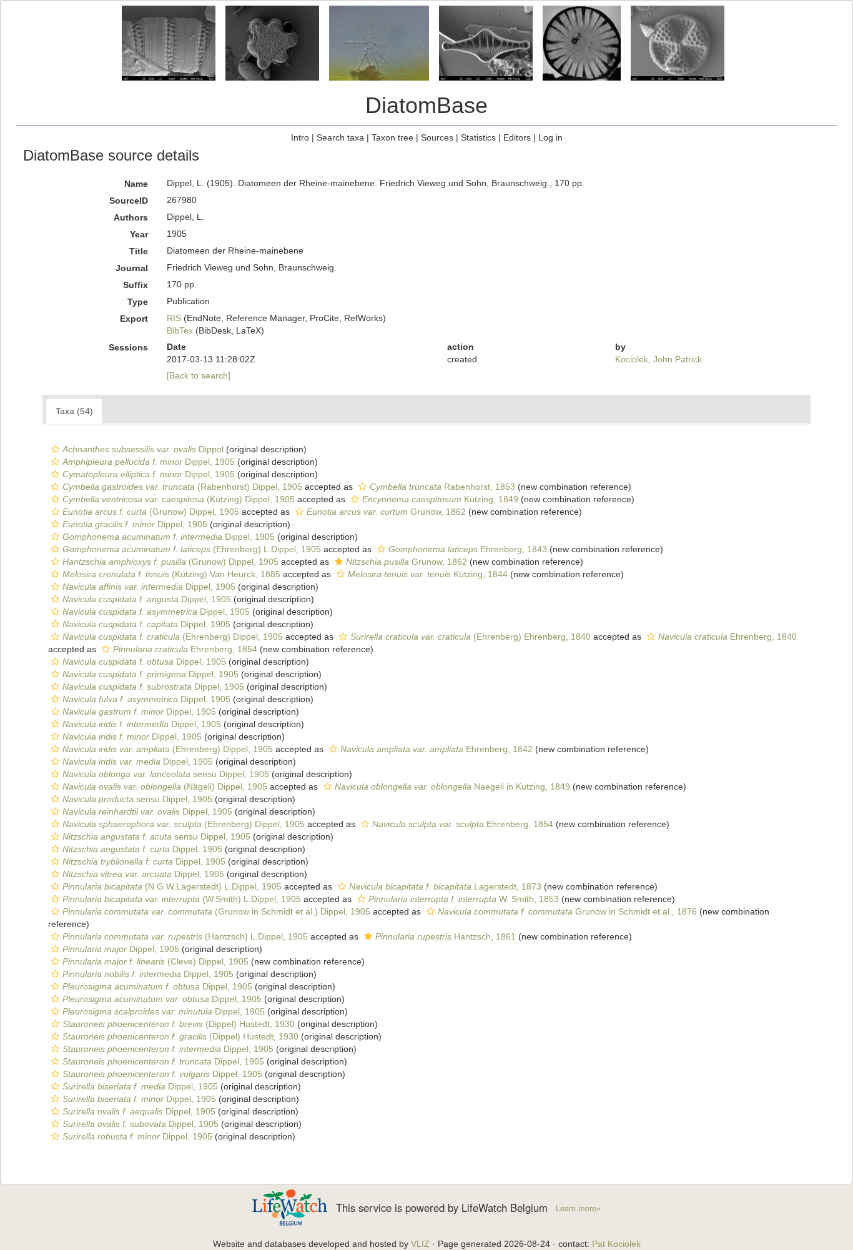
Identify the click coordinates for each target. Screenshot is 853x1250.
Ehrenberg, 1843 (467, 549)
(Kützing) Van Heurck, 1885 (171, 574)
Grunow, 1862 (386, 512)
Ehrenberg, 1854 (185, 649)
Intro (300, 137)
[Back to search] (198, 375)
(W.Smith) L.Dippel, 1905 (181, 899)
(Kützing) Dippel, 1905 (178, 499)
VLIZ (420, 1244)
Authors (131, 217)
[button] (55, 449)
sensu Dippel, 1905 (165, 774)
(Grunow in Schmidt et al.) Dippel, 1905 (216, 911)
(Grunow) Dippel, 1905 (150, 512)
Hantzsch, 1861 (445, 936)
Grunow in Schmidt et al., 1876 (567, 911)
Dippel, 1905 (148, 462)
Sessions (128, 347)
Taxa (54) (74, 411)
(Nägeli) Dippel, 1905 (164, 786)
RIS (174, 318)
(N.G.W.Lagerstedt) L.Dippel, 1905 (172, 886)
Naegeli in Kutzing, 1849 (452, 786)
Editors (517, 137)
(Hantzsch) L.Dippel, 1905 (185, 936)
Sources (437, 137)
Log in (550, 137)
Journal (132, 268)
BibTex (180, 330)
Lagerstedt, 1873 (445, 886)
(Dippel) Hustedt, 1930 (178, 1024)
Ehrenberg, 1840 (727, 637)
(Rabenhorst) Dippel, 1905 (182, 487)
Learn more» (578, 1208)
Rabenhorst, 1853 (442, 487)
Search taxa (340, 137)
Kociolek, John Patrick (658, 359)
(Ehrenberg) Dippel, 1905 (172, 637)
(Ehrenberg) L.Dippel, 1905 (191, 549)
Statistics (478, 137)
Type (137, 302)
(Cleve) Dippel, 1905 (155, 961)
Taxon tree (392, 137)
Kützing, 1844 (428, 574)
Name (136, 184)
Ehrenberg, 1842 (436, 749)
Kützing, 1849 (440, 499)
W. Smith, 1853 (463, 899)
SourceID (128, 201)
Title (138, 251)
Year (139, 234)
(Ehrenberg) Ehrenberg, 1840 (470, 637)
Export (134, 319)
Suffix (135, 285)
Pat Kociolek (616, 1244)
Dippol (143, 449)
